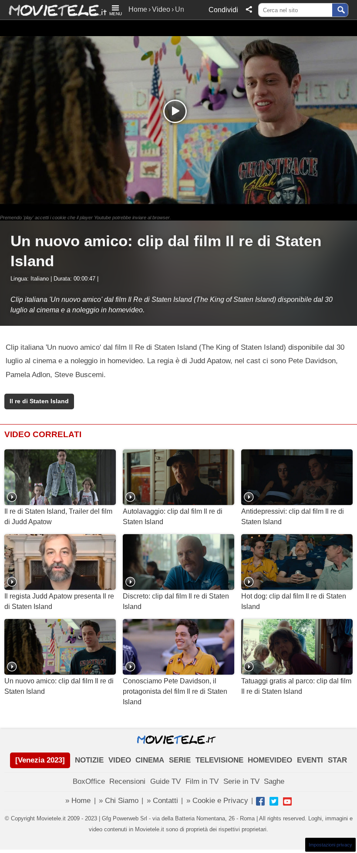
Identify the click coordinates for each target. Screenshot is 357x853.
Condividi (223, 9)
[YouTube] (287, 801)
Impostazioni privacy (330, 844)
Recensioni (127, 781)
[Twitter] (273, 801)
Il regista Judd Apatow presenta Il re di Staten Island (59, 601)
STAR (337, 760)
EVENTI (310, 760)
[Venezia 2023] (40, 760)
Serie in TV (241, 781)
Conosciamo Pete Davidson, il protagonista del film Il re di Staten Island (175, 691)
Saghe (274, 781)
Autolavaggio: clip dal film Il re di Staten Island (172, 516)
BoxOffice (89, 781)
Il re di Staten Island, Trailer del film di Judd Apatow (58, 516)
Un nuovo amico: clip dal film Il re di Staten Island (59, 686)
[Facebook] (260, 801)
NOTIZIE (89, 760)
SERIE (180, 760)
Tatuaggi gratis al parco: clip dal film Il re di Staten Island (296, 686)
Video (161, 9)
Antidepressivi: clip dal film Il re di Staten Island (292, 516)
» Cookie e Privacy (217, 800)
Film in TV (202, 781)
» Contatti (162, 800)
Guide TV (165, 781)
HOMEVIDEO (270, 760)
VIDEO (119, 760)
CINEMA (149, 760)
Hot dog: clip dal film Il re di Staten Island (293, 601)
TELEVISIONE (219, 760)
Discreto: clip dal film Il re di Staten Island (176, 601)
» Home (78, 800)
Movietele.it (53, 9)
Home (137, 9)
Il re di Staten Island (39, 401)
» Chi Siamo (118, 800)
